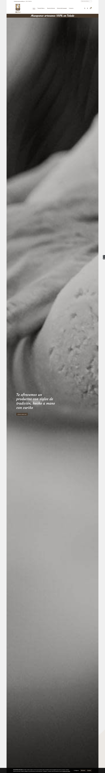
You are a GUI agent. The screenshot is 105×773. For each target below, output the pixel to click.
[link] (18, 8)
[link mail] (104, 258)
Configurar (76, 770)
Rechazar (83, 770)
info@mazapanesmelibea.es (19, 1)
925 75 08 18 (28, 1)
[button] (41, 8)
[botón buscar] (84, 8)
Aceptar (89, 770)
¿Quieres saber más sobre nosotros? (25, 410)
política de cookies (66, 771)
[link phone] (104, 256)
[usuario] (87, 8)
